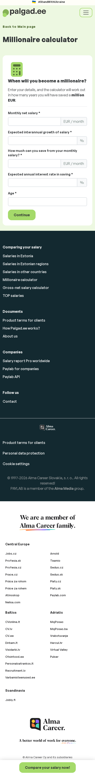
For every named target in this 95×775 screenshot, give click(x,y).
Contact (10, 401)
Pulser (54, 656)
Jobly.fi (10, 700)
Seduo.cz (56, 567)
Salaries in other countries (25, 272)
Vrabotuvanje (59, 635)
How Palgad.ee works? (21, 328)
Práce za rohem (16, 588)
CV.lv (8, 629)
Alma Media (64, 488)
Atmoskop (12, 595)
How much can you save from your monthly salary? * (42, 153)
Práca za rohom (15, 581)
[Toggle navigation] (86, 12)
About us (10, 336)
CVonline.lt (12, 622)
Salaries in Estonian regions (26, 264)
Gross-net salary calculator (26, 287)
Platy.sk (55, 588)
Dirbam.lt (11, 643)
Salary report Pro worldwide (26, 361)
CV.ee (9, 635)
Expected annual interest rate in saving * (40, 174)
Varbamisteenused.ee (20, 677)
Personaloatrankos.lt (19, 663)
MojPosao (56, 622)
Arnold (54, 553)
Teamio (55, 560)
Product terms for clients (24, 320)
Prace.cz (11, 574)
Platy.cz (55, 581)
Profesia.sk (13, 560)
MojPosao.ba (59, 629)
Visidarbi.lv (12, 649)
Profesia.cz (13, 567)
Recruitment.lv (15, 670)
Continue (22, 215)
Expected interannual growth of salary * (40, 132)
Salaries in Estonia (18, 256)
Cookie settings (16, 464)
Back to (19, 26)
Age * (12, 193)
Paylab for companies (21, 369)
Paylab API (11, 376)
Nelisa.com (12, 602)
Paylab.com (58, 595)
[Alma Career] (47, 724)
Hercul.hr (56, 643)
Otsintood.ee (14, 656)
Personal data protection (24, 453)
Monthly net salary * (24, 113)
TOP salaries (13, 295)
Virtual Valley (59, 649)
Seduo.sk (56, 574)
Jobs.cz (11, 553)
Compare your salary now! (47, 767)
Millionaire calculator (20, 280)
